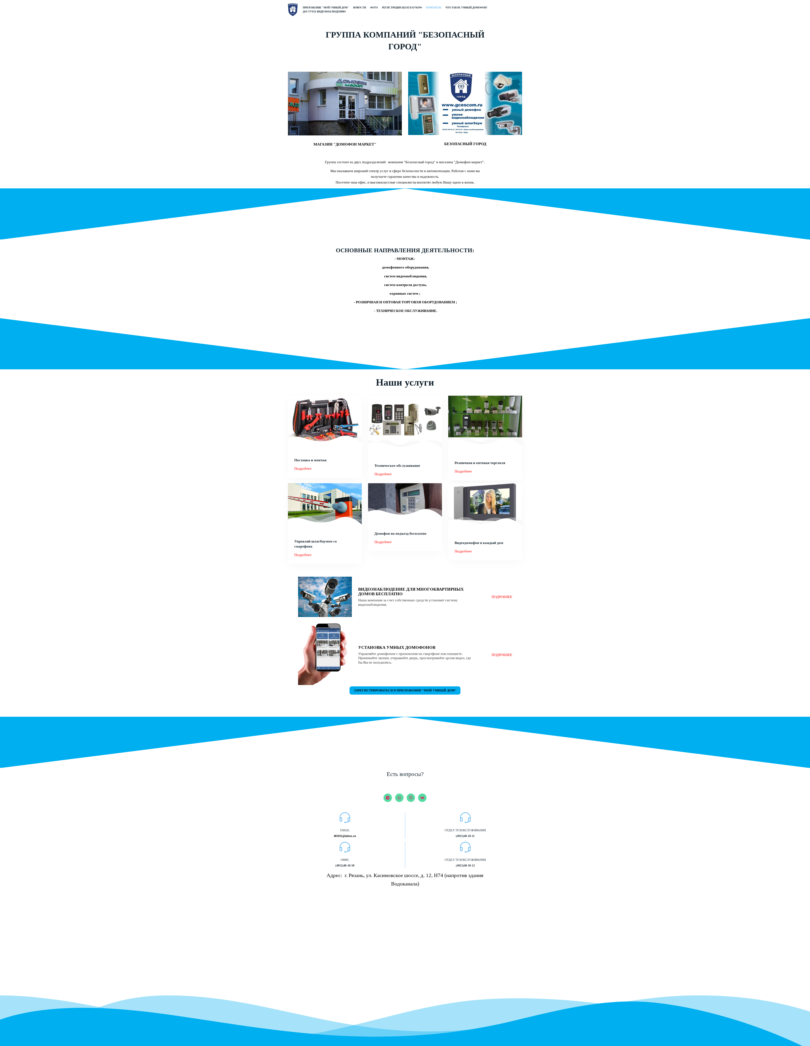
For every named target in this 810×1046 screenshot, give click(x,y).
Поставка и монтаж (310, 460)
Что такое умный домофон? (466, 7)
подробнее (501, 597)
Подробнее (303, 469)
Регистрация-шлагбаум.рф (402, 7)
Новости (359, 7)
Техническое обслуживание (397, 466)
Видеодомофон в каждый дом (479, 543)
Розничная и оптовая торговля (480, 463)
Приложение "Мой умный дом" (326, 7)
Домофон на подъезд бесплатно (400, 534)
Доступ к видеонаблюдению (324, 11)
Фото (374, 7)
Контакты (433, 7)
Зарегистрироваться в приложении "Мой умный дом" (405, 690)
